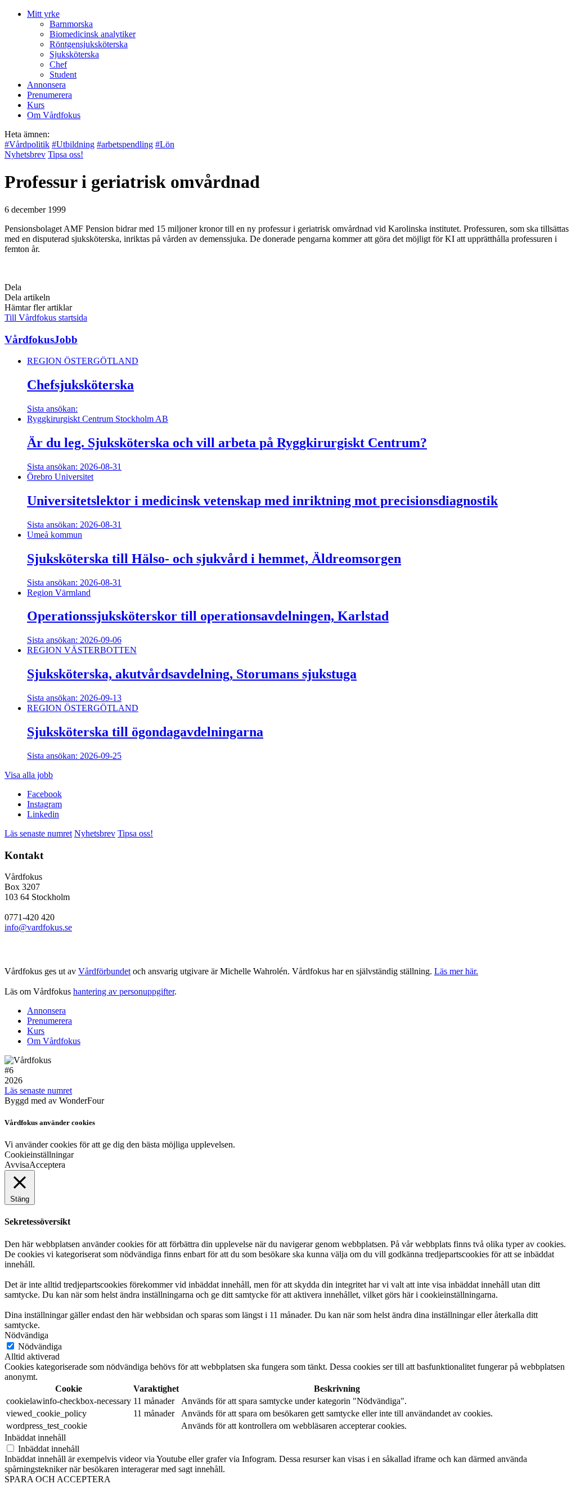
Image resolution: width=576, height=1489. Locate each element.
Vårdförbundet (104, 971)
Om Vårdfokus (53, 115)
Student (63, 74)
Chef (58, 64)
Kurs (35, 105)
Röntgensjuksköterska (89, 44)
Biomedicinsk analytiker (93, 34)
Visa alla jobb (28, 775)
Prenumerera (49, 95)
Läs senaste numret (38, 833)
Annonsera (46, 84)
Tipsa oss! (65, 154)
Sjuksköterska (74, 54)
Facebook (44, 794)
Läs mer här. (456, 971)
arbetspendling (125, 144)
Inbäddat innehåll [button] (35, 1437)
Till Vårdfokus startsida (45, 317)
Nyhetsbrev (25, 154)
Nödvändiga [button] (26, 1335)
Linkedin (43, 814)
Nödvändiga (40, 1346)
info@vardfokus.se (38, 927)
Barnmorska (71, 24)
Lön (164, 144)
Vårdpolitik (27, 144)
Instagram (44, 804)
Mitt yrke (43, 14)
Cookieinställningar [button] (39, 1154)
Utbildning (73, 144)
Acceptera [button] (47, 1164)
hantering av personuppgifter (123, 991)
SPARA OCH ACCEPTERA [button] (57, 1479)
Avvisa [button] (16, 1164)
